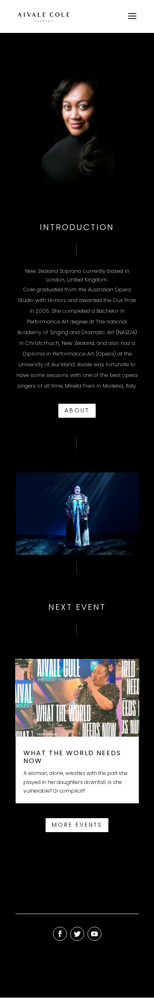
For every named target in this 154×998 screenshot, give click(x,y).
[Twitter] (77, 934)
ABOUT (77, 410)
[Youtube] (94, 934)
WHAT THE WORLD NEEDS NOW (72, 756)
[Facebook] (60, 934)
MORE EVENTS (77, 825)
